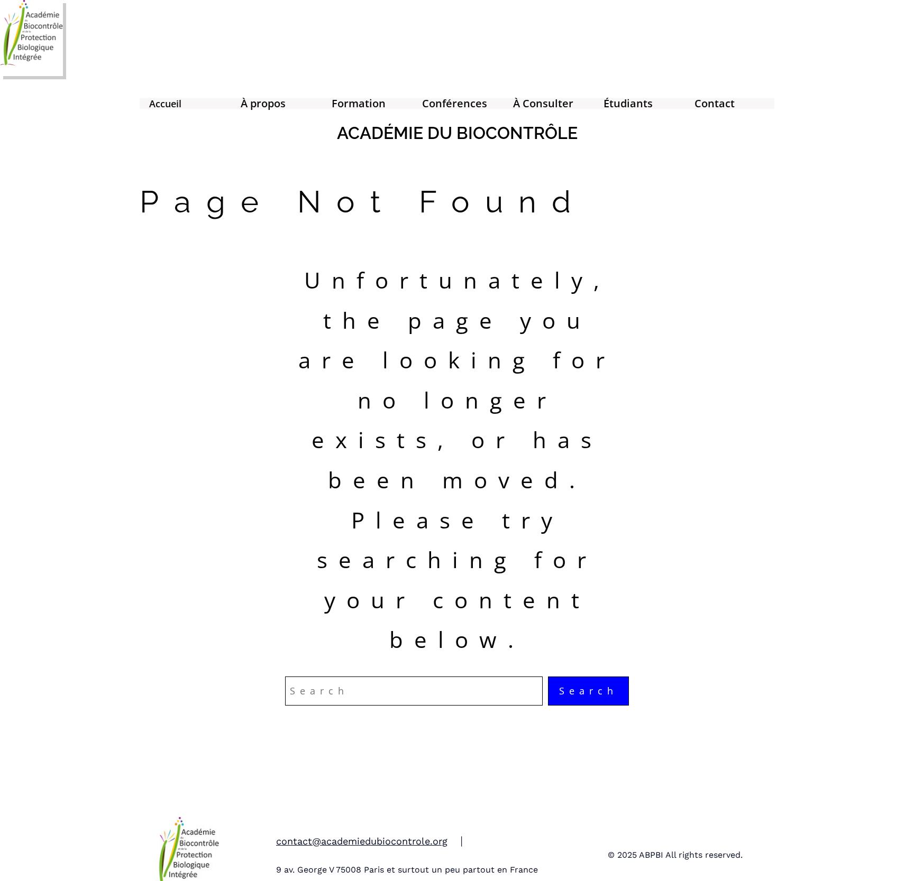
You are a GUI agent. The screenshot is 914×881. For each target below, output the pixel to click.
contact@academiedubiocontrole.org (361, 841)
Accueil (165, 103)
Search (588, 690)
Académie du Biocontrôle (457, 133)
